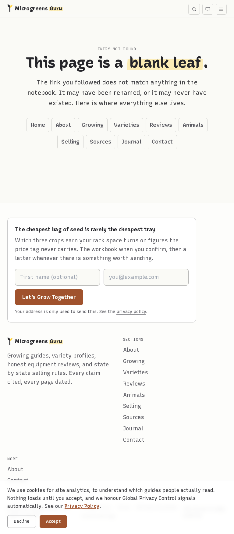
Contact (162, 141)
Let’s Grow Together (52, 297)
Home (37, 125)
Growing (93, 125)
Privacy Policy (82, 506)
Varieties (126, 125)
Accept (53, 521)
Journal (131, 141)
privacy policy (131, 311)
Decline (22, 521)
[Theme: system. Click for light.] (207, 9)
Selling (70, 141)
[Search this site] (194, 9)
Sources (100, 141)
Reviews (161, 125)
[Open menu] (221, 9)
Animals (193, 125)
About (63, 125)
